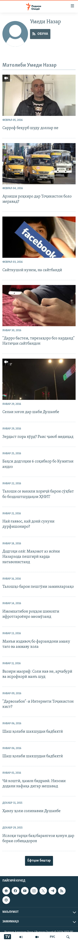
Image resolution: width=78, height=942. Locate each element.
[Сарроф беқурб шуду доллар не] (39, 95)
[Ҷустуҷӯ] (68, 937)
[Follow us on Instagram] (34, 891)
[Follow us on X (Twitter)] (43, 891)
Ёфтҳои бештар (39, 861)
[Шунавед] (21, 937)
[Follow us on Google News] (6, 891)
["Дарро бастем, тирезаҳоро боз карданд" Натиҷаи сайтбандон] (39, 305)
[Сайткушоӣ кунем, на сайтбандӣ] (39, 237)
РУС (52, 937)
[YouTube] (37, 937)
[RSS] (62, 891)
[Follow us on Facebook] (15, 891)
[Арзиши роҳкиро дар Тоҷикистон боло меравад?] (39, 163)
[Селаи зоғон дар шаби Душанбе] (39, 379)
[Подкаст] (6, 900)
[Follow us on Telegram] (52, 891)
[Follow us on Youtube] (25, 891)
